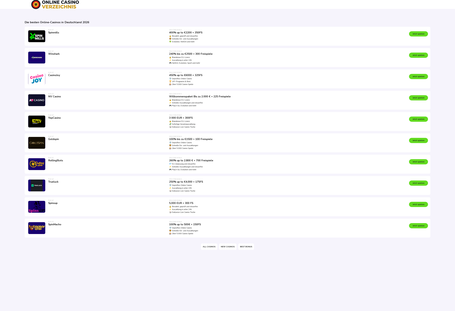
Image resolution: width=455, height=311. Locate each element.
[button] (418, 33)
